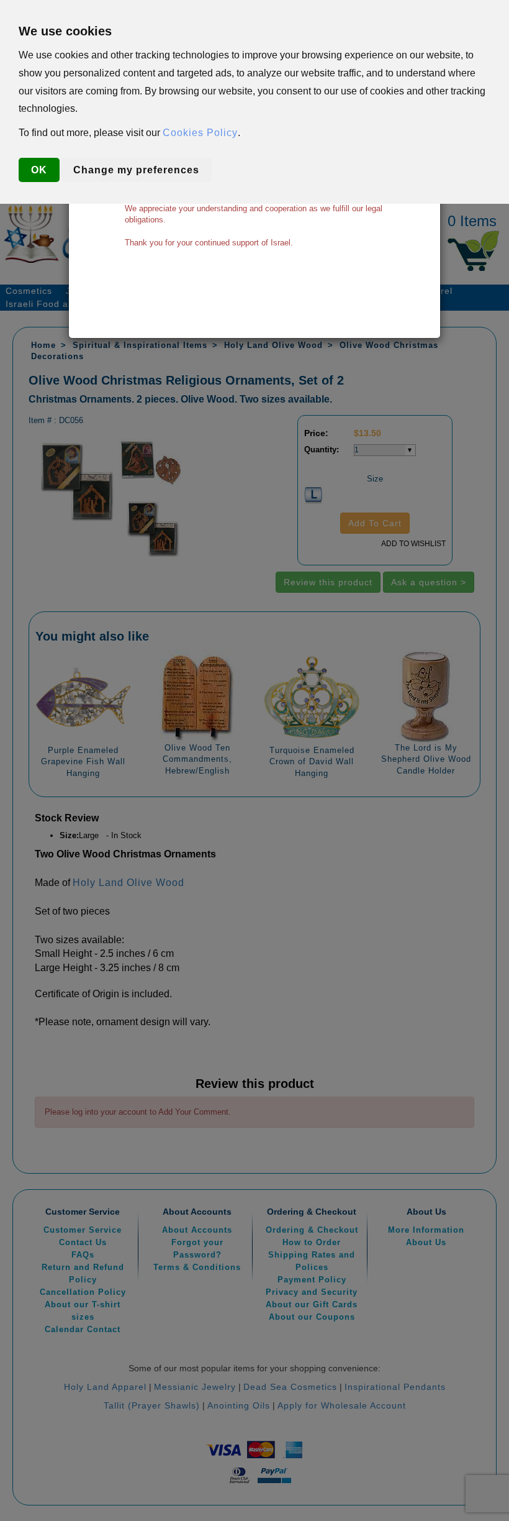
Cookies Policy (200, 132)
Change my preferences (136, 170)
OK (39, 170)
